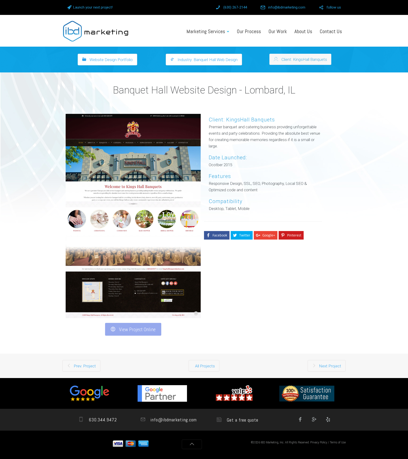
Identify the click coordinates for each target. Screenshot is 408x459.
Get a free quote (241, 420)
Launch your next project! (93, 7)
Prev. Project (84, 366)
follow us (334, 7)
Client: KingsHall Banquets (303, 59)
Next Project (329, 366)
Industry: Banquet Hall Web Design (207, 59)
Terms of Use (338, 442)
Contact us (331, 31)
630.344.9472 (102, 420)
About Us (303, 31)
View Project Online (137, 329)
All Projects (205, 366)
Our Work (277, 31)
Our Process (249, 31)
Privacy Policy (318, 442)
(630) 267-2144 (235, 7)
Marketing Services (206, 31)
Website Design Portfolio (111, 59)
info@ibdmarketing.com (286, 7)
